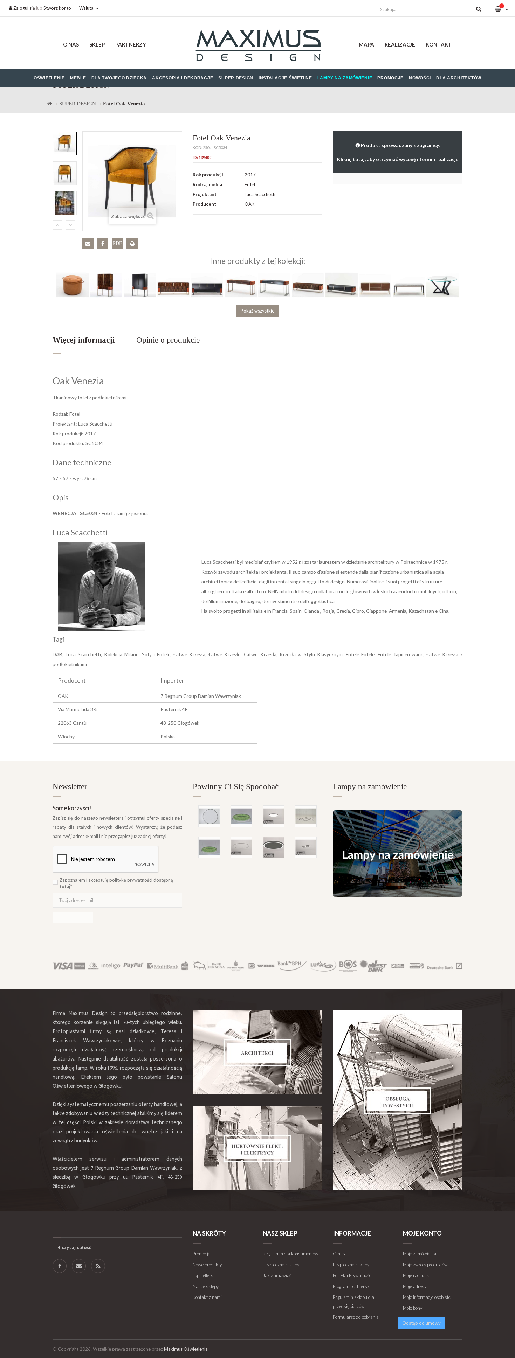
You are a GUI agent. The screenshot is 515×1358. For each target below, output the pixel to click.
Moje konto (422, 1233)
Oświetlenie (49, 78)
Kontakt (439, 44)
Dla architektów (458, 78)
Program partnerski (352, 1286)
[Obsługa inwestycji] (397, 1100)
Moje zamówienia (419, 1253)
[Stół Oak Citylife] (442, 285)
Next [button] (70, 225)
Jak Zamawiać (277, 1275)
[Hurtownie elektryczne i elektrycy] (257, 1148)
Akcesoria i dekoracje (182, 78)
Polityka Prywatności (352, 1275)
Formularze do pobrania (356, 1317)
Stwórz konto (57, 8)
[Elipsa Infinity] (305, 847)
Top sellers (203, 1275)
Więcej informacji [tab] (84, 340)
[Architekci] (257, 1052)
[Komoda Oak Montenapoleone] (173, 285)
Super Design (235, 78)
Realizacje (400, 44)
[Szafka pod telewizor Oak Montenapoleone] (308, 285)
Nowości (420, 78)
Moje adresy (414, 1286)
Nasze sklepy (206, 1286)
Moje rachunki (416, 1275)
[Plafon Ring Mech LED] (241, 816)
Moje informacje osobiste (427, 1297)
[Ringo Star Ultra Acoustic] (273, 847)
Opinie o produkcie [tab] (168, 340)
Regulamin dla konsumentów (290, 1253)
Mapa (366, 44)
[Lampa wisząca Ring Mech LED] (209, 847)
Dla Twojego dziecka (119, 78)
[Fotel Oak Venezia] (65, 143)
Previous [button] (57, 225)
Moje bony (412, 1308)
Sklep (97, 44)
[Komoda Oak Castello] (375, 285)
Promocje (390, 78)
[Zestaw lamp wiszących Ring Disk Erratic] (305, 816)
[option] (65, 143)
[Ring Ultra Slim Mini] (241, 847)
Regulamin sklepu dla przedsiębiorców (353, 1301)
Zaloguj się (23, 8)
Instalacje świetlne (285, 78)
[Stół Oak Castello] (409, 285)
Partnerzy (130, 44)
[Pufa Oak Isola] (72, 285)
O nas (71, 44)
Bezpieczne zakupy (281, 1264)
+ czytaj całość (74, 1247)
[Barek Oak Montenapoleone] (106, 285)
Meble (78, 78)
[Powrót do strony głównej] (49, 103)
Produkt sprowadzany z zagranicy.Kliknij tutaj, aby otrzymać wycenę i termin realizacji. (397, 152)
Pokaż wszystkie (257, 311)
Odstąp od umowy (421, 1323)
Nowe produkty (207, 1264)
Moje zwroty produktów (425, 1264)
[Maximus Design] (257, 46)
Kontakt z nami (207, 1297)
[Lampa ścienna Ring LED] (209, 816)
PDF (117, 243)
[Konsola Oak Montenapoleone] (241, 285)
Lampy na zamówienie (344, 78)
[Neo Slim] (273, 816)
